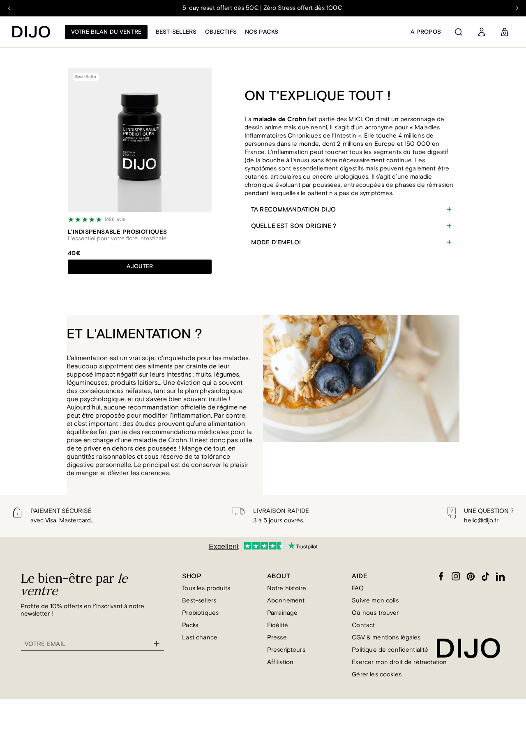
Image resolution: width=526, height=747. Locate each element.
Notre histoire (286, 588)
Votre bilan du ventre (106, 32)
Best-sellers (199, 600)
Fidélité (277, 625)
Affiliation (280, 662)
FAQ (357, 588)
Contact (363, 625)
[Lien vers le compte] (482, 32)
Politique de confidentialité (390, 650)
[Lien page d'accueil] (31, 32)
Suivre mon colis (375, 600)
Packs (190, 625)
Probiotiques (200, 613)
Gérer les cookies (376, 674)
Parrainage (282, 613)
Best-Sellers (176, 32)
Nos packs (261, 32)
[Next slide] (517, 8)
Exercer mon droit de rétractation (399, 662)
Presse (277, 637)
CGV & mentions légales (386, 637)
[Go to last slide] (9, 8)
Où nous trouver (375, 613)
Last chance (199, 637)
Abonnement (286, 600)
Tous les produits (206, 588)
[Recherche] (459, 32)
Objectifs (221, 32)
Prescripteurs (286, 650)
